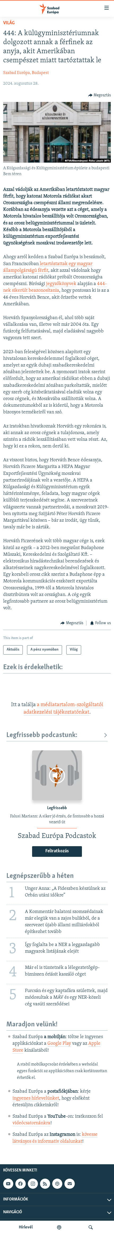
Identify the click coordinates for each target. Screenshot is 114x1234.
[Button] (99, 95)
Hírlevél (26, 1227)
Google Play (59, 1043)
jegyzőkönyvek (61, 284)
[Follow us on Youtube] (8, 1184)
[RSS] (45, 1184)
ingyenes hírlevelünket (35, 1098)
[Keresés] (91, 1227)
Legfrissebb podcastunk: (41, 735)
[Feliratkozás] (69, 1184)
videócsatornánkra (31, 1123)
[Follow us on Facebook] (20, 1184)
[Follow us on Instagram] (33, 1184)
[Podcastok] (59, 1227)
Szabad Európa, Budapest (26, 73)
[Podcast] (57, 1184)
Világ (9, 23)
